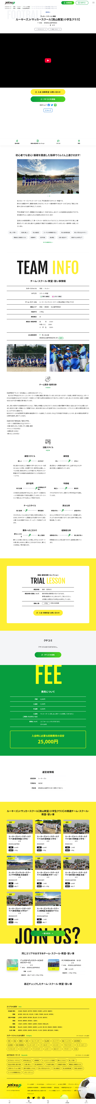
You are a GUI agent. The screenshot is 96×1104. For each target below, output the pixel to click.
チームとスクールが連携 (48, 1060)
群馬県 (51, 1014)
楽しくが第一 (13, 232)
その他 (75, 1049)
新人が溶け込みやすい (80, 232)
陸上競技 (47, 1041)
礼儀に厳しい (24, 232)
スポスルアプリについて (81, 1087)
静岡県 (25, 1020)
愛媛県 (55, 1027)
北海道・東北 (11, 1011)
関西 (14, 1023)
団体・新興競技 (20, 1045)
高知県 (60, 1027)
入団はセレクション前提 (14, 1068)
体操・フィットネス (66, 1041)
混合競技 (10, 1045)
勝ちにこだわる (62, 1060)
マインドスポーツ (37, 1049)
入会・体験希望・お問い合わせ (49, 92)
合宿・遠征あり (63, 237)
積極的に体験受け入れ (20, 237)
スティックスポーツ (25, 1049)
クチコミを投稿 (49, 99)
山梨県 (20, 1017)
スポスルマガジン (66, 1090)
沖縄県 (56, 1030)
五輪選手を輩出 (61, 1064)
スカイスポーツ (57, 1045)
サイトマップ (30, 1094)
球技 (40, 288)
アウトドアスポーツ (69, 1045)
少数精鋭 (36, 1060)
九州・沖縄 (12, 1030)
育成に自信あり (78, 1068)
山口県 (40, 1027)
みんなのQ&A (40, 1084)
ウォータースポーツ (36, 1041)
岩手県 (30, 1011)
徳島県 (50, 1027)
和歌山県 (45, 1023)
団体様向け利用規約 (46, 1087)
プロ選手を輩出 (50, 1064)
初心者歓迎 (36, 232)
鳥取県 (30, 1027)
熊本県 (35, 1030)
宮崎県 (45, 1030)
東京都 (20, 1014)
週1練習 (52, 237)
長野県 (25, 1017)
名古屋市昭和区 (56, 307)
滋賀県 (35, 1023)
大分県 (40, 1030)
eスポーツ (48, 1049)
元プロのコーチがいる (14, 1060)
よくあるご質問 (62, 1084)
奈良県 (40, 1023)
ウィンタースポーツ (32, 1045)
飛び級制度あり (39, 1064)
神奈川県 (25, 1014)
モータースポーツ (81, 1045)
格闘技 (21, 1041)
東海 (40, 22)
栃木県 (46, 1014)
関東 (14, 1014)
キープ (49, 110)
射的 (27, 1041)
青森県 (25, 1011)
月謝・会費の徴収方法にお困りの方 (36, 1090)
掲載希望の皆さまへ (67, 1087)
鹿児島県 (50, 1030)
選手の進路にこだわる (29, 1068)
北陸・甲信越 (11, 1017)
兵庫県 (25, 1023)
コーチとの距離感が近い (50, 232)
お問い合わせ (77, 1090)
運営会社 (56, 1087)
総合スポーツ (57, 1049)
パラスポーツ (67, 1049)
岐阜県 (20, 1020)
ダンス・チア (55, 1041)
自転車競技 (77, 1041)
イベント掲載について (54, 1090)
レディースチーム (28, 1072)
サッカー (47, 288)
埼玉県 (31, 1014)
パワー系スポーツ (45, 1045)
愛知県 (47, 307)
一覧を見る (46, 933)
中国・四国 (12, 1027)
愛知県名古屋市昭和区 (50, 22)
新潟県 (30, 1017)
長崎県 (30, 1030)
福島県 (50, 1011)
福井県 (45, 1017)
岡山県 (20, 1027)
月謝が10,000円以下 (76, 237)
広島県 (25, 1027)
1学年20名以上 (27, 1060)
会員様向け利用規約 (32, 1087)
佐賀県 (25, 1030)
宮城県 (35, 1011)
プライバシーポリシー (73, 1084)
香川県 (45, 1027)
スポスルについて (51, 1084)
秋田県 (40, 1011)
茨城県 (41, 1014)
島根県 (35, 1027)
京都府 (30, 1023)
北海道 (20, 1011)
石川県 (40, 1017)
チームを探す (30, 1084)
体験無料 (33, 237)
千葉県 (36, 1014)
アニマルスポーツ (12, 1049)
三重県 (35, 1020)
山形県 (45, 1011)
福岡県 (20, 1030)
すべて (82, 1035)
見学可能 (42, 237)
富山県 (35, 1017)
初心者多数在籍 (65, 232)
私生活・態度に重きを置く (14, 1064)
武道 (15, 1041)
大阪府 (20, 1023)
